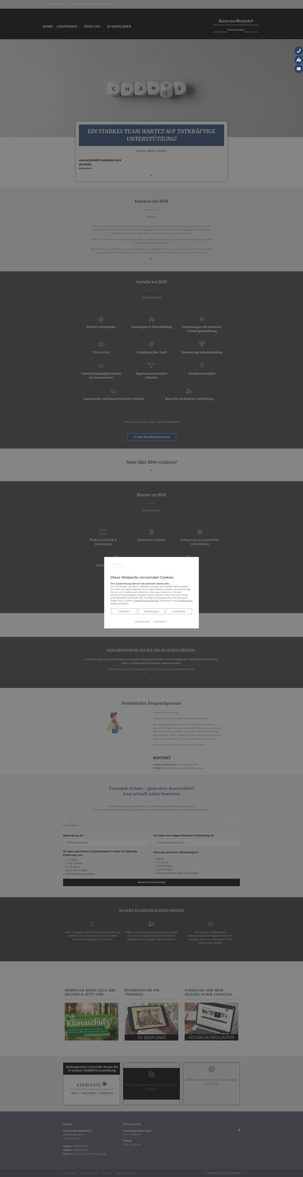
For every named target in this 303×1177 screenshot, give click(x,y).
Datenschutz (142, 621)
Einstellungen (151, 611)
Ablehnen (124, 611)
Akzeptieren (178, 611)
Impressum (159, 621)
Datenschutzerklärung (146, 600)
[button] (298, 51)
